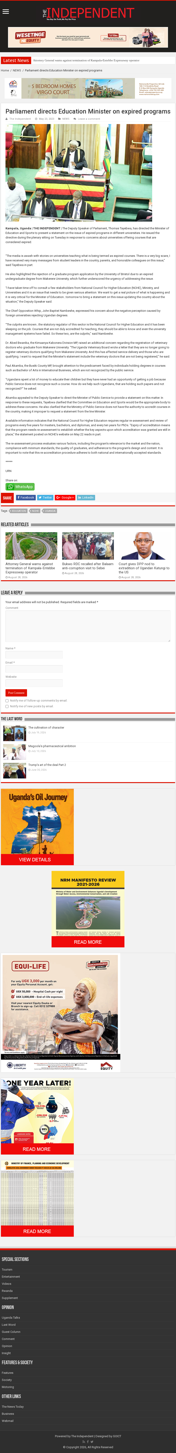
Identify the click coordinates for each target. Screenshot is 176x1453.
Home (5, 70)
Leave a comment (89, 118)
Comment (12, 608)
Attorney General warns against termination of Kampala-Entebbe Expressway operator (86, 60)
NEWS (17, 70)
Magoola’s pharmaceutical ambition (52, 746)
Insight (6, 1353)
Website (11, 676)
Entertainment (11, 1276)
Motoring (8, 1387)
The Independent (20, 118)
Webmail (8, 1421)
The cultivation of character (46, 727)
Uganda (50, 511)
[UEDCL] (37, 1116)
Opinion (7, 1346)
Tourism (7, 1269)
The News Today (13, 1406)
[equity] (60, 1012)
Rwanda (7, 1291)
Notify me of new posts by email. (32, 706)
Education (19, 511)
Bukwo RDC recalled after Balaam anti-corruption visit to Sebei (87, 566)
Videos (6, 1283)
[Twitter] (92, 1442)
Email (10, 662)
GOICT (117, 1436)
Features (7, 1372)
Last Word (9, 1324)
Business (8, 1413)
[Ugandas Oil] (37, 826)
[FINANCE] (37, 1198)
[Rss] (83, 1442)
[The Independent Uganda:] (88, 13)
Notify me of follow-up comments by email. (38, 700)
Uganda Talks (11, 1317)
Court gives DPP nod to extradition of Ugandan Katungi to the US (144, 568)
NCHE (35, 511)
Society (7, 1380)
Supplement (10, 1298)
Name (10, 648)
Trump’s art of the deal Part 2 (47, 765)
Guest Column (11, 1332)
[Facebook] (87, 1442)
